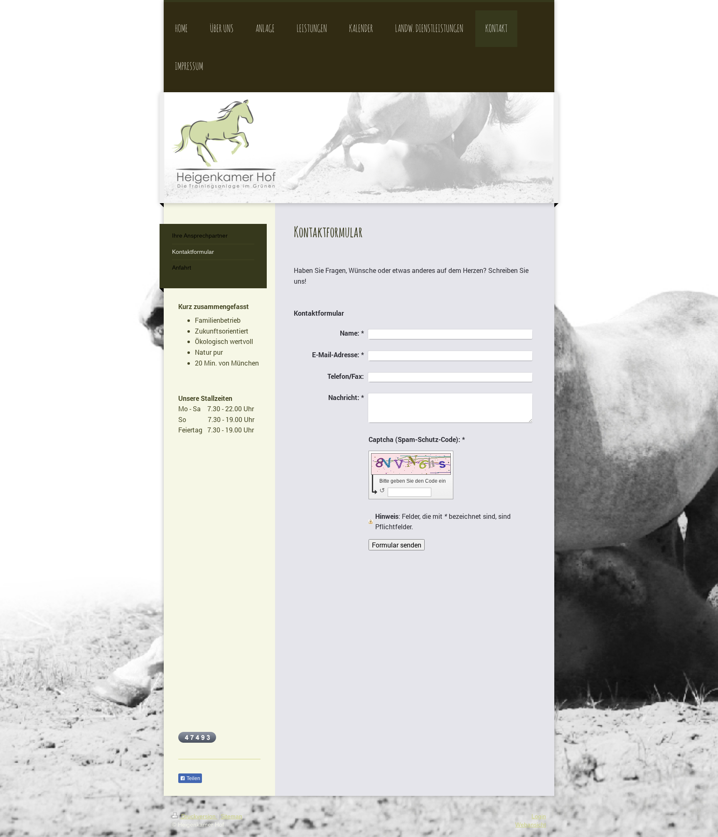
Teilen (192, 778)
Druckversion (198, 816)
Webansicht (530, 824)
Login (538, 816)
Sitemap (231, 816)
